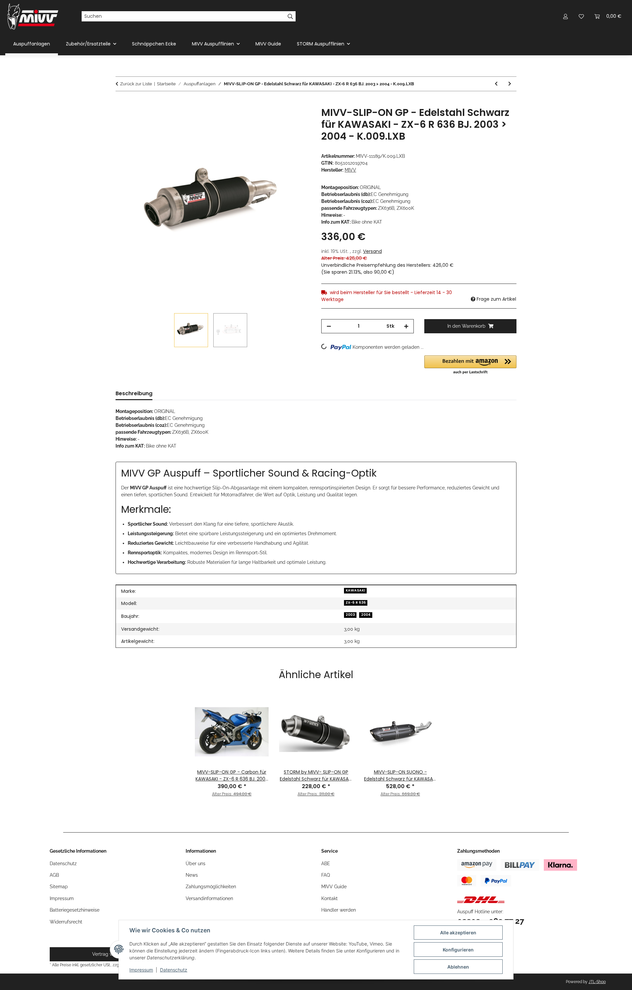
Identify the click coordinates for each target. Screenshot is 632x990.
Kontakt (329, 898)
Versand (372, 251)
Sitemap (59, 886)
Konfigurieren (458, 949)
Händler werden (338, 910)
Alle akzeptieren (458, 932)
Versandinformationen (209, 898)
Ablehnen (458, 967)
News (192, 875)
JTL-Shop (597, 981)
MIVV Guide (268, 44)
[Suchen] (290, 16)
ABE (325, 863)
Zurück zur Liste (136, 83)
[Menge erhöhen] (406, 326)
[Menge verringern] (329, 326)
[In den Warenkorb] (121, 103)
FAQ (325, 875)
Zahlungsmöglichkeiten (211, 886)
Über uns (195, 863)
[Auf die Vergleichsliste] (280, 119)
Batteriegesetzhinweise (74, 910)
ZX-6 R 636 (356, 602)
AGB (54, 875)
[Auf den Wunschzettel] (297, 119)
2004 (366, 614)
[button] (565, 16)
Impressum (141, 970)
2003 (350, 614)
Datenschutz (173, 970)
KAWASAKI (355, 590)
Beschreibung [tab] (134, 393)
